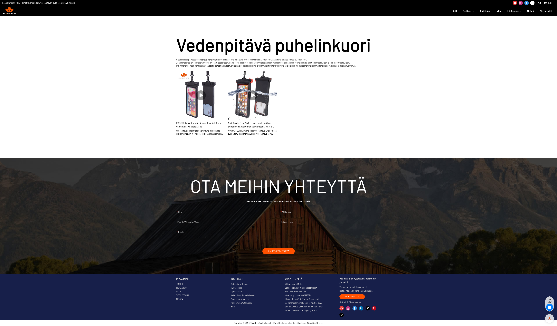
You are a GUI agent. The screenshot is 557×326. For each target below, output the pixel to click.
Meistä (530, 11)
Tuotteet (467, 11)
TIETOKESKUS (182, 295)
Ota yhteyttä (546, 11)
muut (233, 306)
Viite (499, 11)
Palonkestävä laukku (240, 299)
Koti (455, 11)
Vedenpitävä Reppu (239, 284)
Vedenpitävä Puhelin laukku (243, 295)
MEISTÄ (179, 299)
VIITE (178, 291)
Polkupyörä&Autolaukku (241, 303)
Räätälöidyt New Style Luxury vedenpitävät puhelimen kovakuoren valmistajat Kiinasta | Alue (250, 125)
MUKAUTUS (181, 288)
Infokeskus (513, 11)
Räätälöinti (485, 11)
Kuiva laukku (236, 288)
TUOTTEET (181, 284)
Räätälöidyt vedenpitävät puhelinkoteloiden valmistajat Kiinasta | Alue (198, 125)
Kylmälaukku (236, 291)
